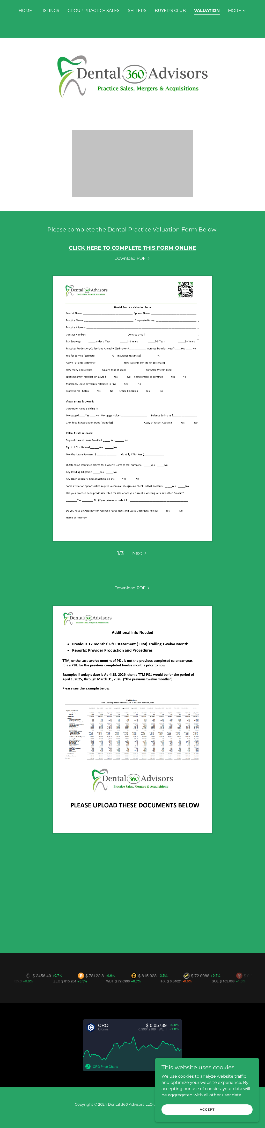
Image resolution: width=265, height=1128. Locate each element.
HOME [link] (25, 10)
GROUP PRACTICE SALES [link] (94, 10)
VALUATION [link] (207, 10)
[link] (132, 258)
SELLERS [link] (137, 10)
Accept (207, 1109)
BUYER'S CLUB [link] (170, 10)
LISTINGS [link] (49, 10)
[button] (237, 11)
